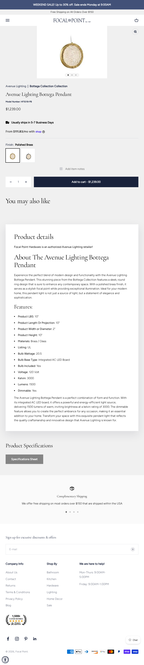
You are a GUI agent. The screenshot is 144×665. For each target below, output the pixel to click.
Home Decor (55, 598)
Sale (49, 605)
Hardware (53, 585)
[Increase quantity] (26, 182)
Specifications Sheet (24, 459)
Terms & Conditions (18, 592)
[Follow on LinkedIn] (34, 638)
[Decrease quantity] (11, 182)
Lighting (52, 592)
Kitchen (51, 579)
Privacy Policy (14, 598)
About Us (11, 572)
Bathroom (53, 572)
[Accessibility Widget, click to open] (5, 659)
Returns (10, 585)
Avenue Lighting (16, 86)
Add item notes (74, 169)
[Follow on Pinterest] (26, 638)
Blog (8, 605)
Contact (11, 579)
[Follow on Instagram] (17, 638)
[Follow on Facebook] (8, 638)
